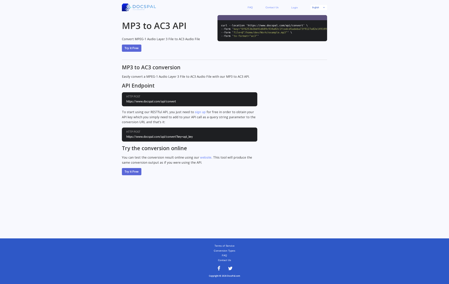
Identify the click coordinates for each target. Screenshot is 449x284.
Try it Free (132, 48)
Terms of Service (224, 245)
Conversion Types (224, 250)
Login (294, 7)
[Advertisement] (224, 212)
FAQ (250, 7)
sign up (200, 112)
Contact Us (272, 7)
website (206, 157)
